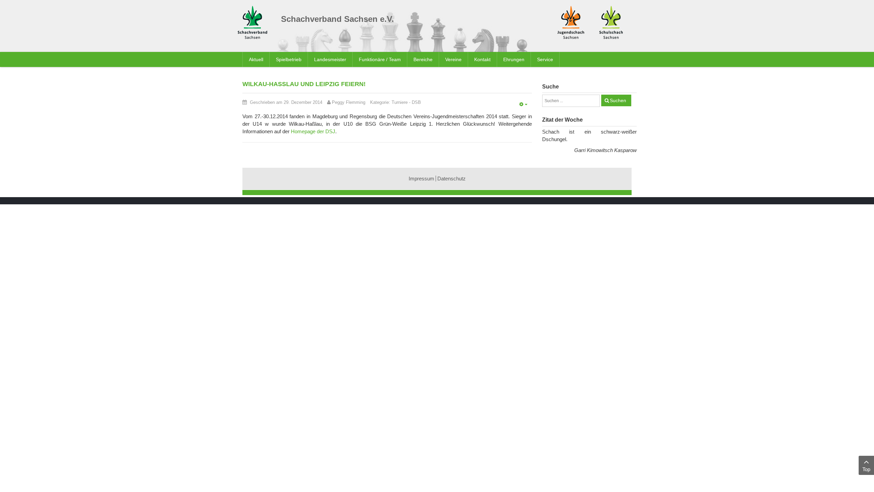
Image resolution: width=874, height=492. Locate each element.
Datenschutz (451, 178)
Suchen (618, 100)
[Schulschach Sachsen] (611, 22)
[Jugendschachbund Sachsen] (570, 22)
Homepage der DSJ (313, 131)
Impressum (421, 178)
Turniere (400, 102)
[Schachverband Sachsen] (254, 23)
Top (866, 469)
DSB (416, 102)
